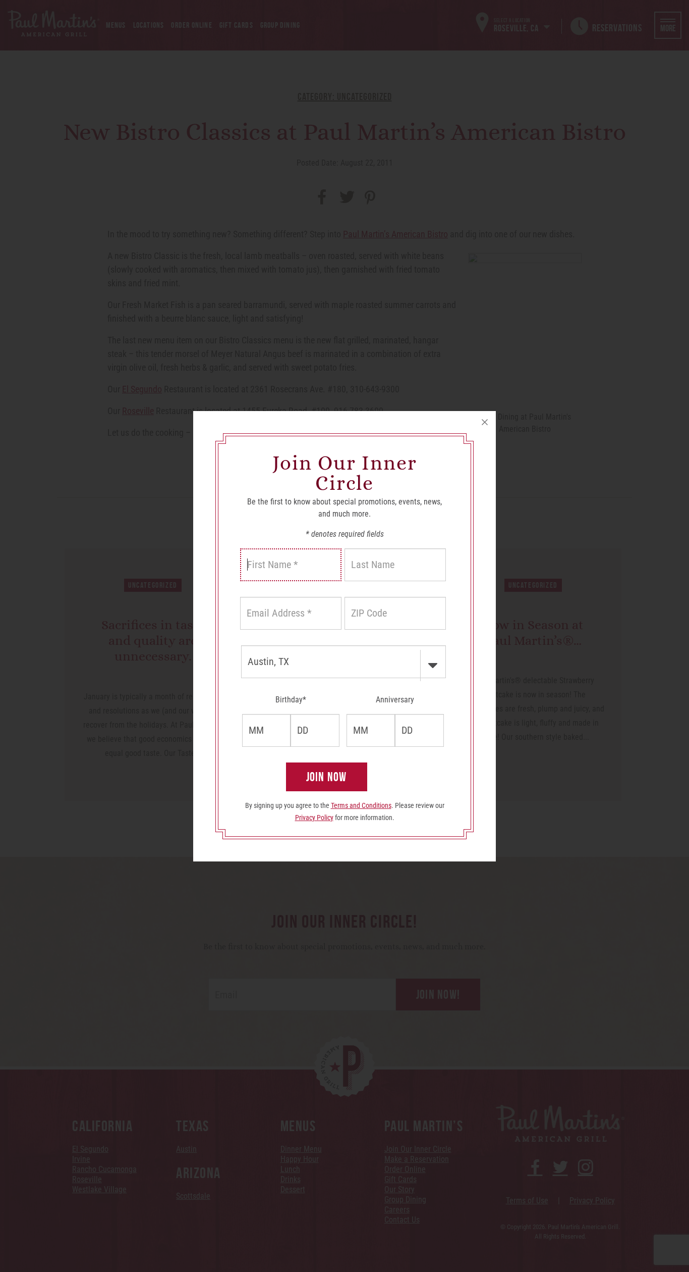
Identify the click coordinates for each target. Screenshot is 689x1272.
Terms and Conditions (361, 805)
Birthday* (290, 699)
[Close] (485, 422)
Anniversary (395, 699)
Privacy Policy (314, 817)
